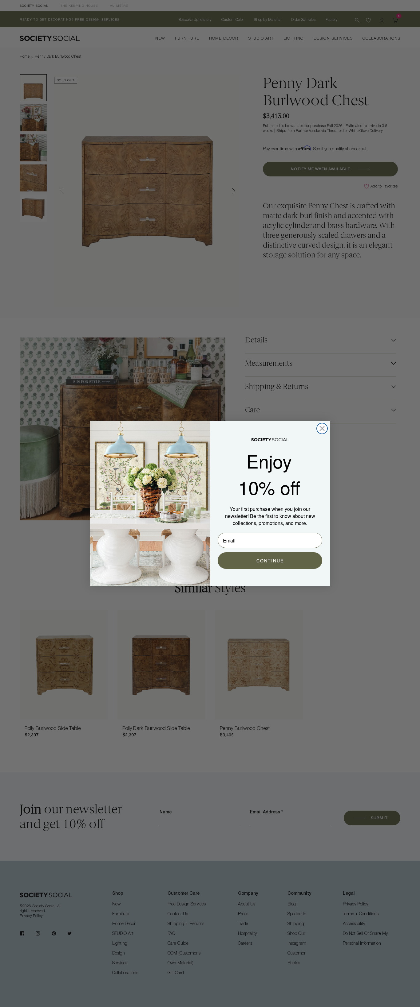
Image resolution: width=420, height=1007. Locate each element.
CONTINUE (270, 561)
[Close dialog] (322, 428)
